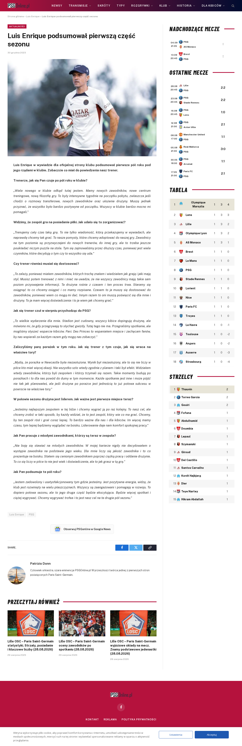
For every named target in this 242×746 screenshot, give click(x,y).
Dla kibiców (211, 5)
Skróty (104, 5)
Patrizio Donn (40, 563)
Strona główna (16, 16)
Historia (184, 5)
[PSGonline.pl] (18, 5)
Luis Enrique (33, 16)
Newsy (57, 5)
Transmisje (78, 5)
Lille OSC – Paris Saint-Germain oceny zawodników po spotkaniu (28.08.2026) (82, 645)
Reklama (110, 719)
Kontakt (92, 719)
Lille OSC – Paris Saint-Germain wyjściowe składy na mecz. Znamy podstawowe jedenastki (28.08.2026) (133, 647)
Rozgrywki (140, 5)
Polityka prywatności (139, 719)
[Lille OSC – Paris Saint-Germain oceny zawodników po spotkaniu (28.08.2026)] (82, 623)
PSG (31, 514)
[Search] (232, 6)
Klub (163, 5)
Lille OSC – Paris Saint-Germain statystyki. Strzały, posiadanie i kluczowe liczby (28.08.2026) (31, 645)
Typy (121, 5)
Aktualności (17, 26)
